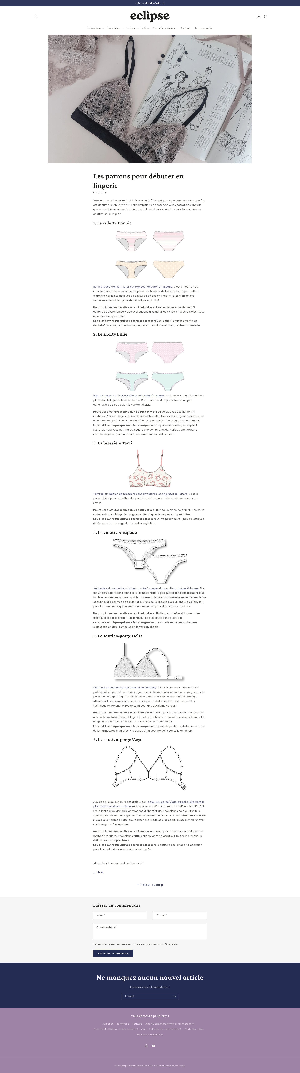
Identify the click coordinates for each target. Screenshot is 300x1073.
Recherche (123, 1023)
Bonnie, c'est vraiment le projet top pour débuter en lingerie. (133, 286)
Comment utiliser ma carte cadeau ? (116, 1029)
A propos (108, 1023)
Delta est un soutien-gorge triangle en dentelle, (124, 687)
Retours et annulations (150, 1034)
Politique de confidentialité (165, 1029)
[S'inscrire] (174, 996)
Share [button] (100, 872)
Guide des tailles (194, 1029)
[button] (36, 16)
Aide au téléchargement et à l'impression (170, 1023)
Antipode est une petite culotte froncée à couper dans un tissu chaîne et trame (145, 588)
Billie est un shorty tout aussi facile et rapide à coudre (128, 395)
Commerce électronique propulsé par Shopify (164, 1066)
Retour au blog (152, 885)
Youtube (137, 1023)
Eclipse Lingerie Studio (132, 1066)
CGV (143, 1029)
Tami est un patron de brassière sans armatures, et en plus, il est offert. (140, 494)
